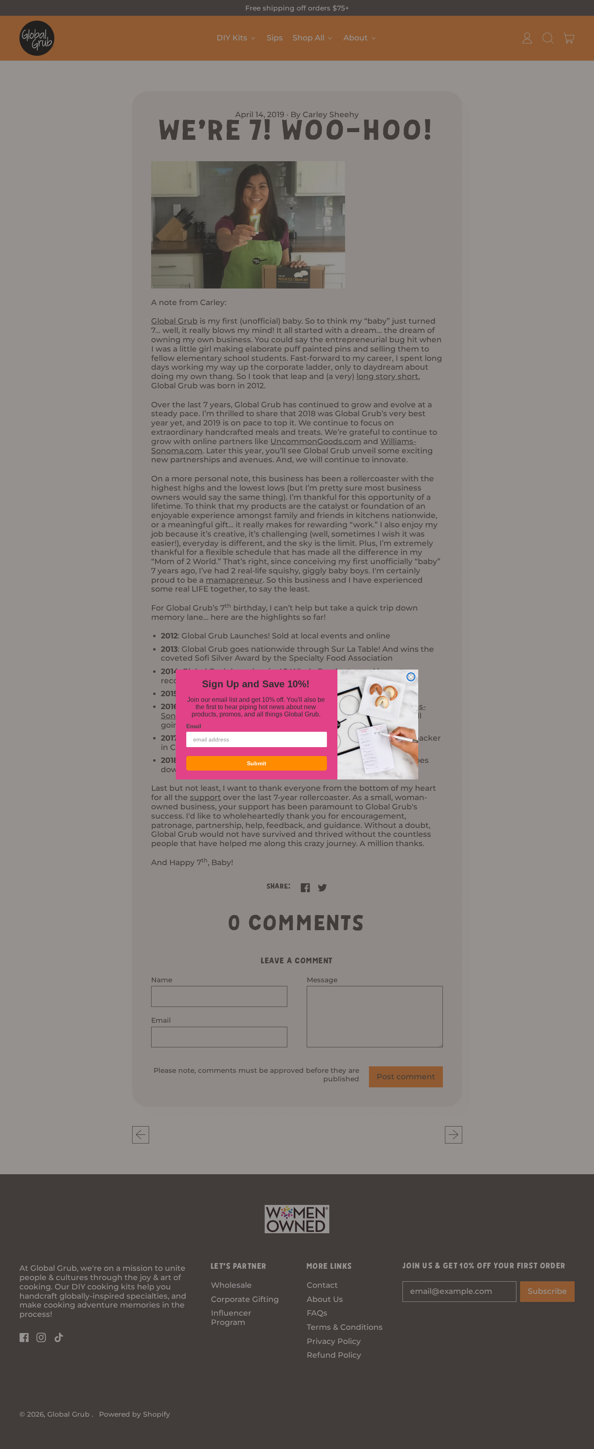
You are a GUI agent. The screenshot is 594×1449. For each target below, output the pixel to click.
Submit (256, 763)
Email (193, 726)
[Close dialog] (411, 677)
